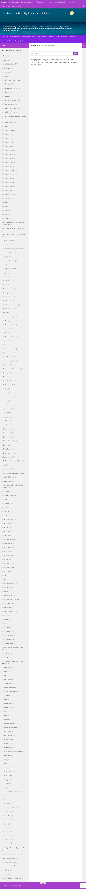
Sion (4, 788)
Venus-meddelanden (9, 862)
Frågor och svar (41, 2)
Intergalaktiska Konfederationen (12, 413)
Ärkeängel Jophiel (8, 158)
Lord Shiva (6, 571)
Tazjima (5, 824)
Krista (5, 499)
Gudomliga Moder (8, 385)
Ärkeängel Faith (8, 150)
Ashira (5, 206)
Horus (5, 405)
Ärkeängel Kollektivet (9, 162)
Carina (5, 285)
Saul (4, 763)
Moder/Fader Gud (8, 639)
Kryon (5, 507)
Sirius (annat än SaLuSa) (10, 792)
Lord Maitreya (7, 563)
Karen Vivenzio (7, 469)
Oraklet (5, 671)
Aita (4, 76)
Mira (4, 623)
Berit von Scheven (8, 253)
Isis (4, 425)
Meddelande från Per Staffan (11, 599)
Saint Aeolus (7, 732)
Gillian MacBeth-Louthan (10, 381)
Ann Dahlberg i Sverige (10, 108)
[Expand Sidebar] (84, 45)
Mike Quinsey (7, 619)
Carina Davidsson (8, 289)
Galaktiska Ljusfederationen (11, 369)
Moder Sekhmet (8, 635)
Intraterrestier (7, 417)
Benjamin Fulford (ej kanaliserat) (13, 249)
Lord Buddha (7, 547)
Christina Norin (7, 301)
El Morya (5, 341)
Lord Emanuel (7, 551)
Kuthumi (5, 515)
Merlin (5, 615)
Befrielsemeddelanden (10, 245)
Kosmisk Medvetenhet (9, 495)
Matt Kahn (6, 591)
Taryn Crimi (6, 820)
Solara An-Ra (7, 796)
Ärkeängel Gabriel (8, 154)
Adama (5, 60)
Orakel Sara (6, 667)
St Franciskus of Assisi (10, 808)
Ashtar (5, 210)
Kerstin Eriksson (8, 477)
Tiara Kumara (7, 836)
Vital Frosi (6, 870)
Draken (5, 333)
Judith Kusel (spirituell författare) (12, 461)
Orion (4, 675)
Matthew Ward (7, 595)
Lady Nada (6, 523)
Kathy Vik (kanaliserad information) (13, 473)
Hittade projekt (16, 6)
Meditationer (7, 603)
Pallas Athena (7, 683)
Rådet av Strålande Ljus (10, 723)
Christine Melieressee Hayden (12, 305)
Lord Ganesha (7, 555)
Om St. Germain (60, 2)
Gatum (5, 377)
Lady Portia (6, 527)
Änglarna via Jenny (9, 104)
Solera (5, 800)
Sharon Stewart (7, 772)
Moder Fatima (7, 627)
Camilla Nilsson (8, 281)
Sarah (5, 760)
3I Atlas (5, 56)
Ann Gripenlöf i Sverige (10, 112)
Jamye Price (7, 445)
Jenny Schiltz (7, 449)
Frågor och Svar (8, 365)
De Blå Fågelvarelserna (10, 321)
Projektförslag (5, 6)
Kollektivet (6, 491)
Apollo (5, 126)
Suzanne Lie (7, 812)
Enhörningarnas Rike (9, 349)
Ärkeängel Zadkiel (8, 194)
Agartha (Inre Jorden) (9, 64)
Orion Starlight (7, 679)
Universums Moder (8, 844)
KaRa (5, 465)
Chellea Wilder (7, 297)
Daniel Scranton (8, 317)
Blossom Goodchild (9, 261)
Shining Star (7, 780)
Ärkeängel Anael (8, 134)
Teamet (5, 828)
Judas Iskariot (7, 457)
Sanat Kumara (7, 747)
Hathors (5, 389)
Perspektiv (71, 2)
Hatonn (5, 393)
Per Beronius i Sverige (10, 691)
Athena (5, 214)
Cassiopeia (6, 293)
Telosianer (6, 832)
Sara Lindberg (7, 755)
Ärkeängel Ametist (8, 130)
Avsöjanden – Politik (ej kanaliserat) (14, 234)
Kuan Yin (6, 511)
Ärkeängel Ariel (7, 138)
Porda (5, 699)
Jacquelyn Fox (7, 429)
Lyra (4, 575)
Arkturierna (6, 198)
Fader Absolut (7, 357)
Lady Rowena (7, 531)
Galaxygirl (6, 373)
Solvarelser (6, 804)
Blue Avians (6, 265)
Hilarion (5, 401)
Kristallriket (6, 503)
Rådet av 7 (6, 719)
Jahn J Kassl (7, 433)
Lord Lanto (6, 559)
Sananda (6, 743)
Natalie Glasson (8, 653)
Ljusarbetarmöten (8, 539)
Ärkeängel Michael (8, 174)
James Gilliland (7, 437)
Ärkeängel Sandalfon (9, 186)
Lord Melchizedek (8, 567)
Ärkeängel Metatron (9, 170)
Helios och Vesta (8, 397)
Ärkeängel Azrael (8, 142)
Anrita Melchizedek (9, 122)
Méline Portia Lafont (9, 611)
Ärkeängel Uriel (8, 190)
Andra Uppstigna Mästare (10, 88)
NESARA (6, 657)
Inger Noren (6, 409)
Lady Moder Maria (8, 519)
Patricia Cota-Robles (9, 687)
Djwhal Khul (6, 329)
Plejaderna (6, 695)
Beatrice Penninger (9, 240)
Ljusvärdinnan (7, 543)
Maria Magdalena (8, 583)
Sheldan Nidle (7, 775)
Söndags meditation (27, 2)
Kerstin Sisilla (7, 481)
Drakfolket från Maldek (10, 337)
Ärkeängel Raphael (9, 182)
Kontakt (50, 2)
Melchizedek (7, 607)
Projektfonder (7, 703)
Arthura (5, 202)
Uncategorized (7, 840)
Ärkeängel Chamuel (9, 146)
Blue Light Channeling (10, 269)
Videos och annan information (12, 866)
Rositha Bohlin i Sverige (10, 727)
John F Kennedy (8, 453)
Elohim (5, 345)
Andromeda (6, 92)
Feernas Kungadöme (9, 361)
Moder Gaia (6, 631)
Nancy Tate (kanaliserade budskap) (13, 647)
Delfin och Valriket (8, 325)
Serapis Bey (6, 768)
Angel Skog (6, 96)
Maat (4, 579)
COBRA (5, 313)
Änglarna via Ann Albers (10, 100)
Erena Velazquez (8, 353)
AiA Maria (6, 68)
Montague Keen (8, 643)
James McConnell (8, 441)
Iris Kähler (6, 421)
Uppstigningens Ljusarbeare (11, 854)
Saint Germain (7, 735)
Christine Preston (8, 309)
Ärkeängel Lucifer (8, 166)
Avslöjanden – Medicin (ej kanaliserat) (14, 228)
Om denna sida (14, 2)
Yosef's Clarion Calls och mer (12, 878)
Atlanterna (6, 218)
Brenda (5, 277)
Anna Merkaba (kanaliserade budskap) (14, 116)
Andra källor (6, 84)
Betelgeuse (6, 257)
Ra (4, 711)
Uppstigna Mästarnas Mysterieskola (13, 848)
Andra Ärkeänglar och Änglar (11, 80)
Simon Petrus (7, 784)
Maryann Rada (7, 587)
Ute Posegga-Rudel (9, 858)
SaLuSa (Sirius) (8, 739)
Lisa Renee (6, 535)
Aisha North (6, 72)
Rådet (5, 715)
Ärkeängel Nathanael (9, 178)
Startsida (4, 2)
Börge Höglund (7, 273)
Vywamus (6, 874)
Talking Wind (7, 816)
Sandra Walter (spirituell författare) (13, 752)
